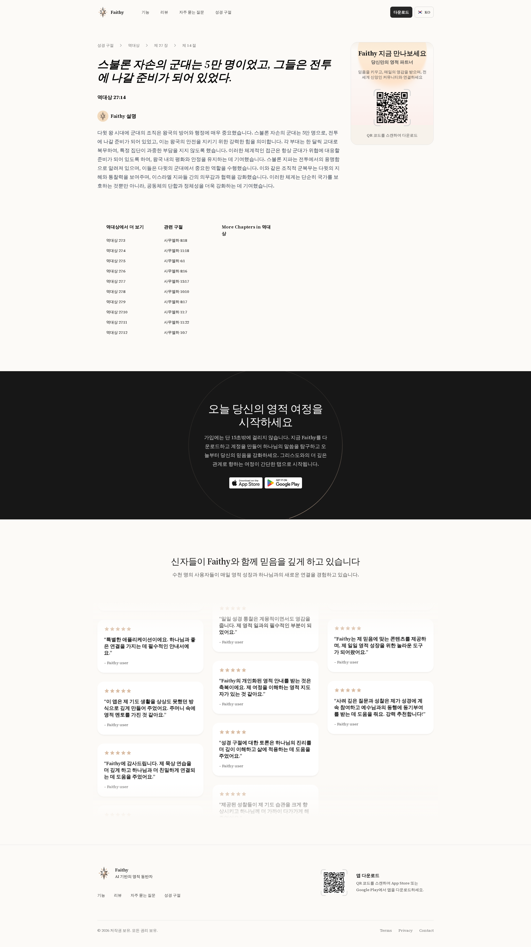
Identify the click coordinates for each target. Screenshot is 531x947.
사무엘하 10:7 (175, 332)
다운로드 (401, 12)
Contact (426, 930)
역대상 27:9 (115, 302)
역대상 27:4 (115, 250)
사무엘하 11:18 (176, 250)
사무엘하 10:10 (176, 291)
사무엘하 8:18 (175, 240)
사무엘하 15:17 (176, 281)
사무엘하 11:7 (175, 312)
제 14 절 (189, 45)
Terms (386, 930)
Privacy (406, 930)
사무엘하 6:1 (174, 261)
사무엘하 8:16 (175, 271)
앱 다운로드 (367, 875)
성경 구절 (105, 45)
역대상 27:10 (116, 312)
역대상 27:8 (115, 291)
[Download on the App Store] (245, 482)
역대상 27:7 (115, 281)
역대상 (134, 45)
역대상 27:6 (115, 271)
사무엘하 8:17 (175, 302)
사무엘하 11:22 (176, 322)
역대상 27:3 (115, 240)
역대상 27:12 (116, 332)
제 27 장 (161, 45)
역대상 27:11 (116, 322)
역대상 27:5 (115, 261)
